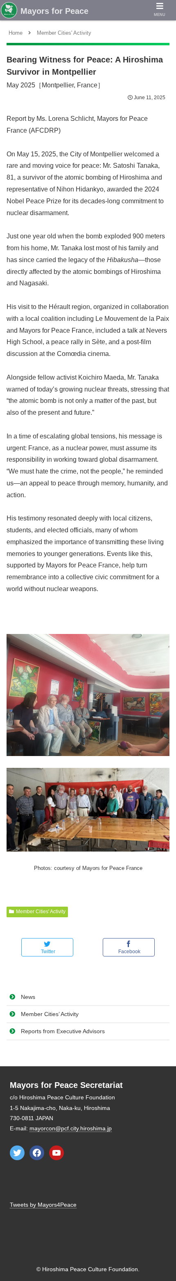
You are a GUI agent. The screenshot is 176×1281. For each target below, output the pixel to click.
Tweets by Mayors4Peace (43, 1204)
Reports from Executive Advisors (63, 1031)
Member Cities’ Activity (50, 1014)
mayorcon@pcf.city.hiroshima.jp (70, 1128)
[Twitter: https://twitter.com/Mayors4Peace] (17, 1152)
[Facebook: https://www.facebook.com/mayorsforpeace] (36, 1152)
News (28, 997)
